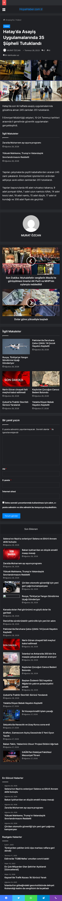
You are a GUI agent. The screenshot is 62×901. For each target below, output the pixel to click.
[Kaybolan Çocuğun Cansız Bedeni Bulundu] (46, 379)
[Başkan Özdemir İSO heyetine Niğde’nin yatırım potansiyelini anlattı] (11, 684)
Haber (19, 20)
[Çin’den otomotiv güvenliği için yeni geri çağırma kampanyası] (11, 587)
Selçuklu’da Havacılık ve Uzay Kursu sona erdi (26, 724)
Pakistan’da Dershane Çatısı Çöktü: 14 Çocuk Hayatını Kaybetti (43, 343)
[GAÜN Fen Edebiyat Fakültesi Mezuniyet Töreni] (11, 756)
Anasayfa (9, 20)
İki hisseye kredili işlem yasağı (37, 711)
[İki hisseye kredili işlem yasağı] (11, 715)
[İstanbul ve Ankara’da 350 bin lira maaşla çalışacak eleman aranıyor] (11, 657)
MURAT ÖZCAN (13, 50)
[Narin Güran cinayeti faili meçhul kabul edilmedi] (16, 379)
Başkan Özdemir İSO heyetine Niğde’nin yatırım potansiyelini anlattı (37, 683)
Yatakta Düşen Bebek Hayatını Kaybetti (22, 703)
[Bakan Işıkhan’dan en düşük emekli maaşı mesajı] (11, 554)
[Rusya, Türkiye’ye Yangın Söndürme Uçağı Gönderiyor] (16, 346)
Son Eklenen (31, 529)
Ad (4, 469)
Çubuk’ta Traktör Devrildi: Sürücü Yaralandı (25, 695)
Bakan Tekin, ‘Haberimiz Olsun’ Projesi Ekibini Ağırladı (30, 744)
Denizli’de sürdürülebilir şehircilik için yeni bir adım (29, 621)
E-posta (6, 480)
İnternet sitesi (9, 491)
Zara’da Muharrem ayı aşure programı (21, 142)
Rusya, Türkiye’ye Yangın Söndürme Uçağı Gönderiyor (15, 360)
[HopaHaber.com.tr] (31, 9)
